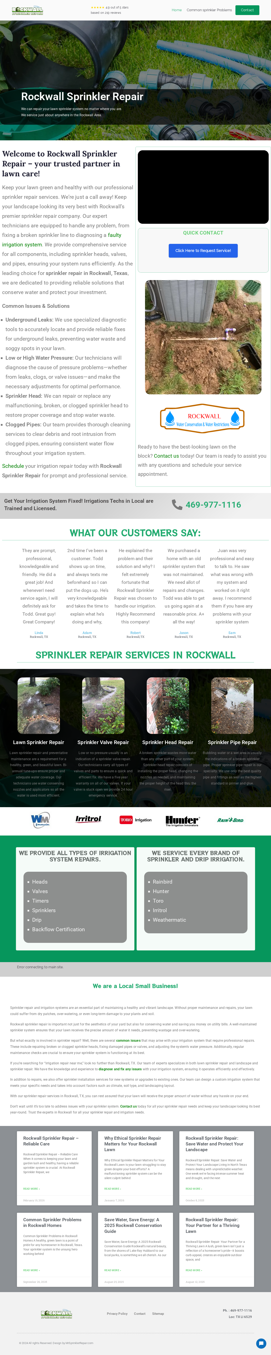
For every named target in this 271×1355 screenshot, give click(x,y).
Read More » (31, 1188)
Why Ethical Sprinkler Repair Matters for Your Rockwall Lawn (132, 1144)
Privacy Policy (117, 1314)
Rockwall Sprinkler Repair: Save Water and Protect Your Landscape (214, 1144)
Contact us (166, 456)
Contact (247, 10)
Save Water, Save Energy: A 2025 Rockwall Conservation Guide (133, 1225)
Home (177, 10)
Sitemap (158, 1314)
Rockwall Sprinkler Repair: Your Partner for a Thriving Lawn (212, 1225)
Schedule (13, 466)
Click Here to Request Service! (203, 250)
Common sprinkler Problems (209, 10)
